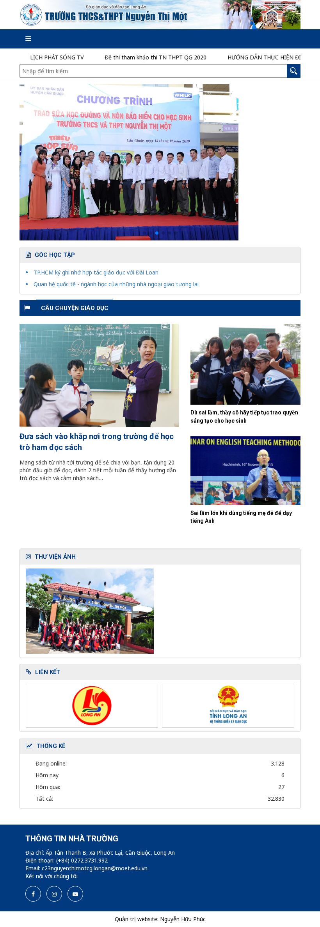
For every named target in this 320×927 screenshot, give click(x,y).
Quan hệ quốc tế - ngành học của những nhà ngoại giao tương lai (116, 284)
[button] (144, 233)
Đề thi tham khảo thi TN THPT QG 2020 (137, 57)
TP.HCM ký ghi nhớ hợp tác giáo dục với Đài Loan (96, 272)
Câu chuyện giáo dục (74, 308)
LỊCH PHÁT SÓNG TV (39, 57)
